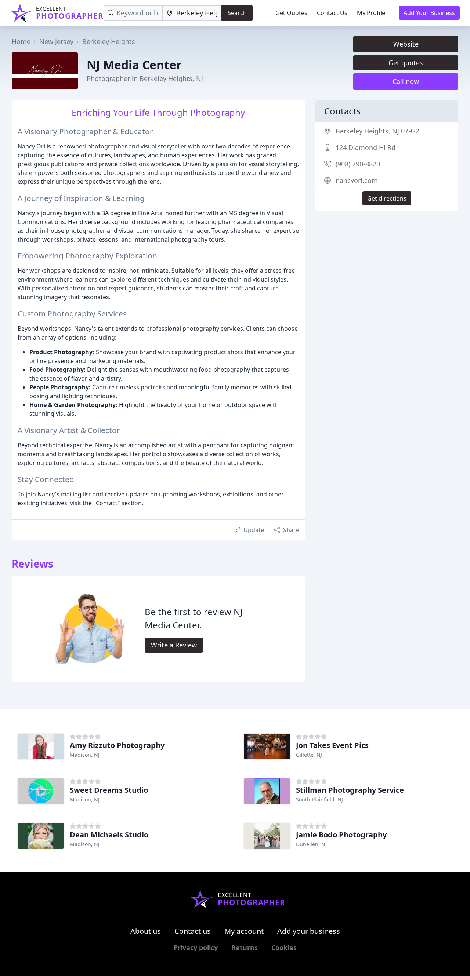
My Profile (371, 13)
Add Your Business (429, 13)
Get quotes (405, 62)
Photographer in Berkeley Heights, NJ (145, 78)
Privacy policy (196, 947)
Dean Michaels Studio (109, 835)
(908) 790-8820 (358, 163)
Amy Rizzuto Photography (117, 745)
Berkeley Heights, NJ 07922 (377, 130)
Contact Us (332, 13)
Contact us (192, 931)
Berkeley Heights (108, 41)
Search (237, 13)
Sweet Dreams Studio (109, 790)
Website (406, 44)
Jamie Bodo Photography (341, 835)
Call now (406, 81)
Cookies (284, 947)
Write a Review (174, 645)
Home (21, 41)
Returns (244, 947)
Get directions (386, 198)
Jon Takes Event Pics (332, 745)
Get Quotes (291, 13)
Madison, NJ (85, 754)
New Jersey (56, 41)
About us (145, 931)
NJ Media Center (134, 65)
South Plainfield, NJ (319, 799)
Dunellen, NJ (311, 844)
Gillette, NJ (309, 754)
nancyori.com (357, 180)
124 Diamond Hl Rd (365, 147)
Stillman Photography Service (350, 790)
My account (244, 931)
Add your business (308, 931)
